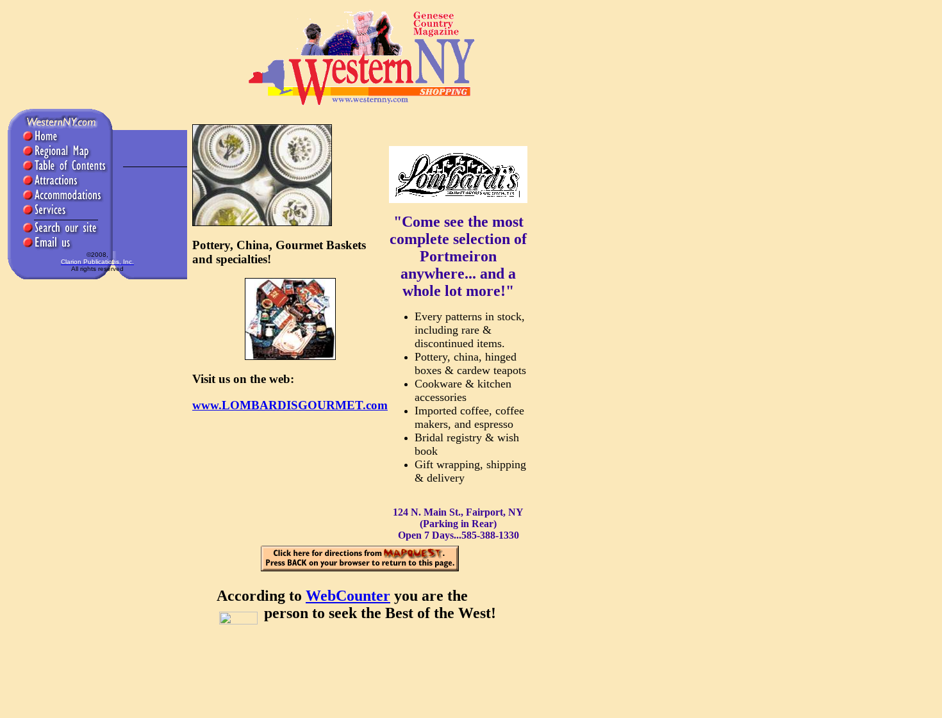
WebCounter (348, 595)
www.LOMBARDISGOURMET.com (290, 405)
